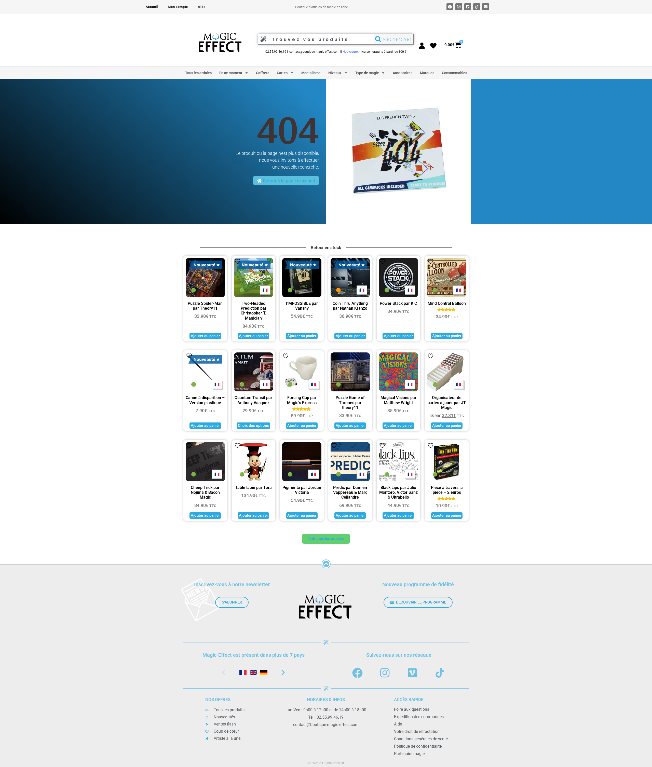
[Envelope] (485, 6)
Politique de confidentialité (418, 746)
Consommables (454, 73)
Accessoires (402, 73)
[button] (223, 672)
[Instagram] (458, 6)
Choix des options (253, 425)
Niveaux (335, 73)
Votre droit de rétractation (417, 731)
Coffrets (262, 73)
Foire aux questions (411, 709)
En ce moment (230, 73)
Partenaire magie (409, 753)
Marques (427, 73)
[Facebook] (449, 6)
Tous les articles (198, 73)
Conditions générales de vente (421, 738)
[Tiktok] (476, 6)
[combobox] (314, 39)
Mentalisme (311, 73)
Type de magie (367, 73)
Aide (201, 7)
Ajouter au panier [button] (205, 336)
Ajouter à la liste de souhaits (189, 261)
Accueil (152, 7)
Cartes (282, 73)
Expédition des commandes (419, 716)
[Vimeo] (467, 6)
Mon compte (178, 7)
